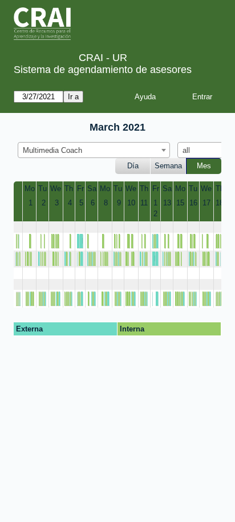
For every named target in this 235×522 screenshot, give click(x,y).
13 (167, 203)
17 (206, 203)
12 (155, 208)
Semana (168, 165)
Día (133, 165)
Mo (30, 188)
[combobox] (94, 150)
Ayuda (145, 96)
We (55, 188)
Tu (42, 188)
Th (68, 188)
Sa (91, 188)
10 (131, 203)
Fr (80, 188)
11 (144, 203)
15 (180, 203)
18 (220, 203)
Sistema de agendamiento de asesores (103, 69)
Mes (204, 165)
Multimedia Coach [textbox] (52, 150)
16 (193, 203)
